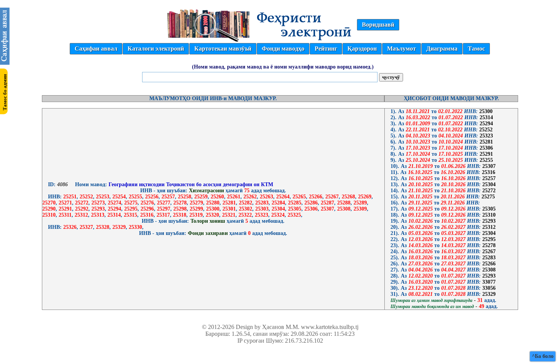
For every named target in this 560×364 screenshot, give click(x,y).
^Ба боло (543, 356)
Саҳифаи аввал (96, 48)
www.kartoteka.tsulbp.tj (329, 327)
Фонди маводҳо (283, 48)
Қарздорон (362, 48)
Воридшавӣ (378, 24)
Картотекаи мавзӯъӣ (222, 48)
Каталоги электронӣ (156, 48)
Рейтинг (326, 48)
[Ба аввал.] (5, 62)
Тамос (476, 48)
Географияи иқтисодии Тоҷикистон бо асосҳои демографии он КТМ (190, 184)
